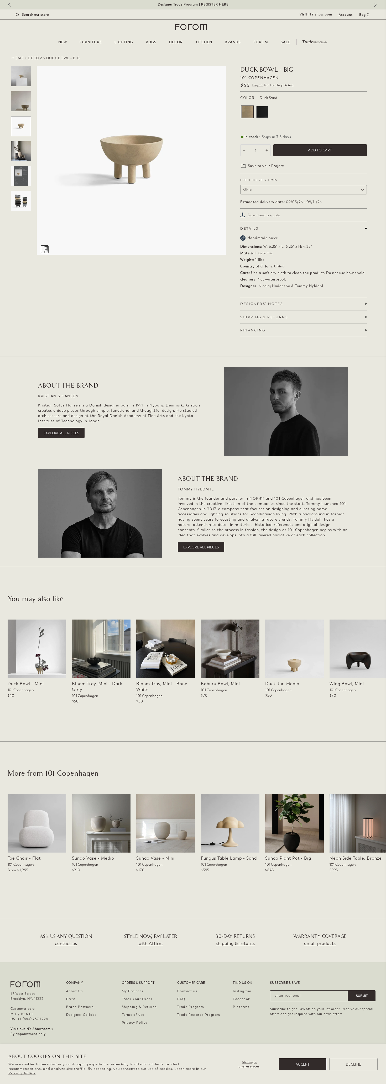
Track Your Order (137, 999)
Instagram (242, 991)
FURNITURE (91, 42)
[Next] (374, 5)
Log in (257, 85)
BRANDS (233, 42)
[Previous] (12, 5)
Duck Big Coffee (262, 112)
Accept (303, 1064)
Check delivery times (258, 180)
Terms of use (133, 1015)
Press (71, 999)
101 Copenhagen (259, 78)
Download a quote (264, 215)
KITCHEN (203, 42)
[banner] (193, 4)
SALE (285, 42)
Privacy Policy (21, 1073)
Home (18, 58)
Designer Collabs (81, 1015)
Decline (353, 1064)
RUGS (151, 42)
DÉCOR (176, 42)
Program (315, 41)
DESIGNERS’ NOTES (261, 304)
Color (259, 98)
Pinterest (241, 1007)
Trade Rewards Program (198, 1015)
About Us (74, 991)
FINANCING (252, 330)
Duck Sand (247, 112)
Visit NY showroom (316, 14)
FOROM (260, 42)
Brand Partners (79, 1007)
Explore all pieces (61, 433)
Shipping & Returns (139, 1007)
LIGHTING (123, 42)
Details (249, 228)
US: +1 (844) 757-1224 (29, 1019)
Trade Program (190, 1007)
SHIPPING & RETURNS (264, 317)
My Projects (132, 991)
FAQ (181, 999)
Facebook (241, 999)
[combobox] (38, 14)
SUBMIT (362, 996)
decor (35, 58)
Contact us (187, 991)
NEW (62, 42)
